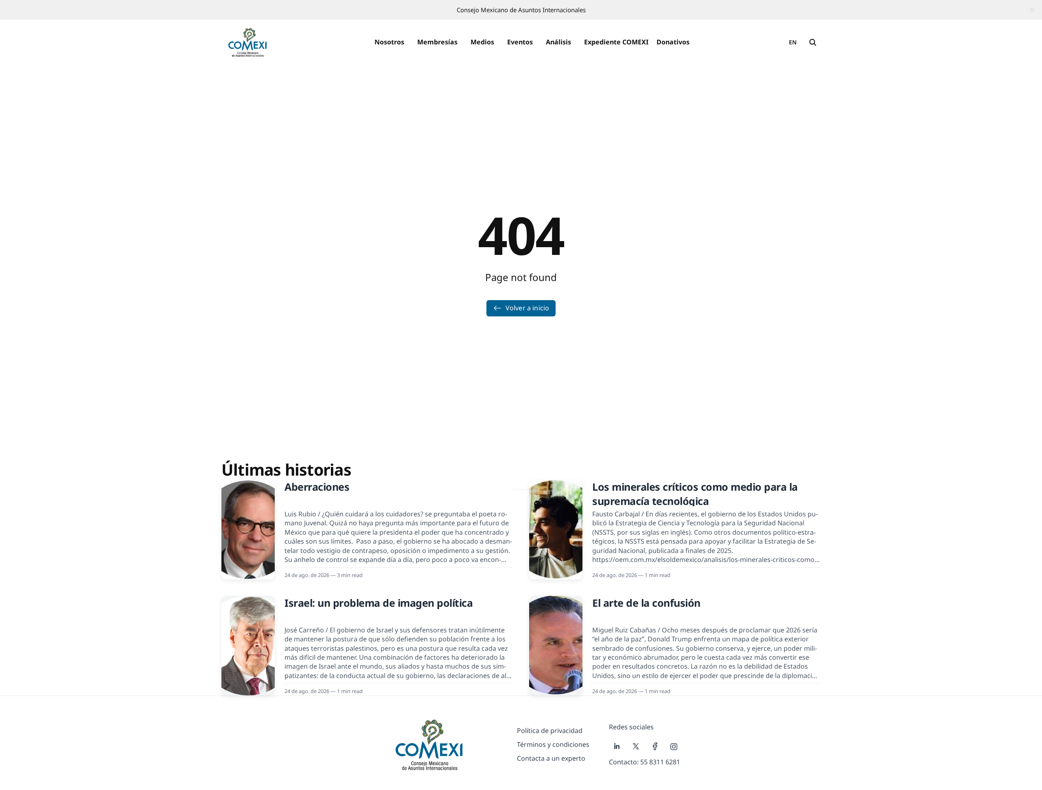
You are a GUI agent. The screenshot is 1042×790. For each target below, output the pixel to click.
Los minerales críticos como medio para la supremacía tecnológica (695, 494)
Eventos (520, 41)
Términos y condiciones (553, 744)
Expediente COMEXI (616, 41)
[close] (1032, 9)
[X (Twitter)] (636, 746)
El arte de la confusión (646, 603)
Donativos (673, 41)
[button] (389, 42)
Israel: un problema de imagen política (379, 603)
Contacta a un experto (551, 758)
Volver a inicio (527, 307)
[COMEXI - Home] (247, 42)
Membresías (437, 41)
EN (793, 42)
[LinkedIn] (617, 746)
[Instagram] (674, 746)
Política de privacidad (549, 730)
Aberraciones (317, 487)
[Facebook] (655, 746)
